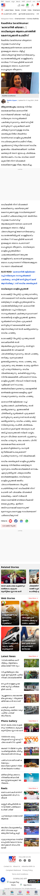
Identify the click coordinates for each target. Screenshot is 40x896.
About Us (16, 866)
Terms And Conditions (20, 874)
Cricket (23, 10)
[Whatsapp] (27, 5)
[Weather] (19, 5)
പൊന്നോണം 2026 (9, 14)
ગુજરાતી (28, 1)
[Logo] (3, 5)
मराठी (23, 1)
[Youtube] (10, 521)
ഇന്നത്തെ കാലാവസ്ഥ (26, 14)
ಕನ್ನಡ (13, 1)
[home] (2, 10)
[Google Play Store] (13, 883)
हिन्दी (2, 1)
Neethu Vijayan (12, 100)
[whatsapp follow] (26, 521)
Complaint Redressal (13, 870)
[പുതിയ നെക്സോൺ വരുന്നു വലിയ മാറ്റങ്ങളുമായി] (10, 628)
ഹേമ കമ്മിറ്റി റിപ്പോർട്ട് (8, 526)
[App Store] (26, 886)
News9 (8, 1)
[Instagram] (29, 860)
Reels (4, 788)
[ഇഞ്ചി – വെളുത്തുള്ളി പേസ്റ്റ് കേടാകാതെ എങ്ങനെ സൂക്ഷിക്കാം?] (10, 602)
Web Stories (8, 598)
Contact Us (8, 866)
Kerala (17, 10)
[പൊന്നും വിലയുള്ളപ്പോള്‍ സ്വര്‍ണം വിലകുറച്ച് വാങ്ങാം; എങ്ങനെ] (30, 602)
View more (32, 598)
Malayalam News (7, 19)
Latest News (8, 656)
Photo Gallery (9, 720)
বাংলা (34, 1)
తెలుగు (18, 1)
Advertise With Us (28, 866)
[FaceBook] (20, 860)
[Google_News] (21, 521)
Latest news (9, 10)
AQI (22, 5)
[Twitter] (25, 860)
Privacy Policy (28, 870)
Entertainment (20, 19)
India (29, 10)
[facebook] (16, 521)
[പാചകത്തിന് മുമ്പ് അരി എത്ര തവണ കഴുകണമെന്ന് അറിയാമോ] (30, 628)
